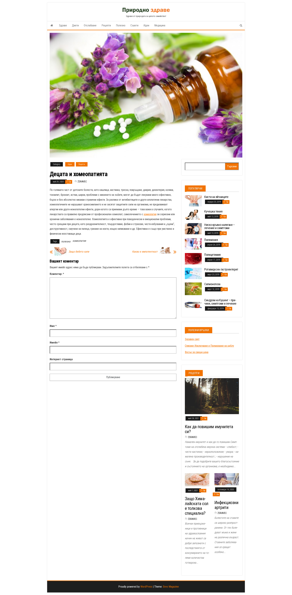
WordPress (146, 586)
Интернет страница (61, 359)
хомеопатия (150, 214)
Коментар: (57, 274)
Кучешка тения (213, 211)
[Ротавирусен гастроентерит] (193, 273)
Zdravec (82, 181)
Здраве (63, 25)
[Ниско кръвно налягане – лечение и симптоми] (193, 228)
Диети (75, 25)
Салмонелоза (212, 284)
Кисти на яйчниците (216, 197)
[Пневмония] (193, 243)
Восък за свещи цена (196, 352)
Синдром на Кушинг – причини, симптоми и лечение (220, 301)
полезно (65, 241)
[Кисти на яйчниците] (193, 200)
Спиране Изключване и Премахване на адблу (209, 345)
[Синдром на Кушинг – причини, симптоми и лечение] (193, 303)
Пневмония (211, 240)
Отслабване (90, 25)
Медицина (159, 25)
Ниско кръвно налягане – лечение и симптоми (219, 226)
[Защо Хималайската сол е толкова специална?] (197, 479)
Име (53, 326)
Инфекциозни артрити (226, 505)
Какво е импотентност (144, 251)
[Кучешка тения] (193, 214)
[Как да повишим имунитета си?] (212, 396)
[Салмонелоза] (193, 288)
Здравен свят (192, 339)
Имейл (54, 342)
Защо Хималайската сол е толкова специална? (196, 506)
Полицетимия (212, 254)
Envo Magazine (171, 586)
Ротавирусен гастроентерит (221, 269)
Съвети (134, 25)
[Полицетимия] (193, 258)
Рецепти (106, 25)
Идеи (146, 25)
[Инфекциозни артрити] (226, 479)
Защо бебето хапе (79, 251)
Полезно (120, 25)
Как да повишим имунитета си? (209, 429)
